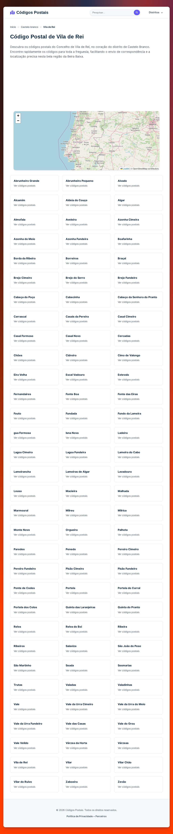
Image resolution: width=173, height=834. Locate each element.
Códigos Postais (32, 12)
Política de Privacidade (80, 816)
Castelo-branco (29, 26)
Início (13, 26)
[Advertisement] (86, 85)
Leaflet (125, 168)
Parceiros (101, 816)
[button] (18, 115)
